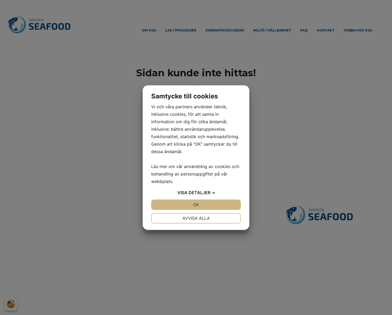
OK (196, 204)
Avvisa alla (196, 218)
